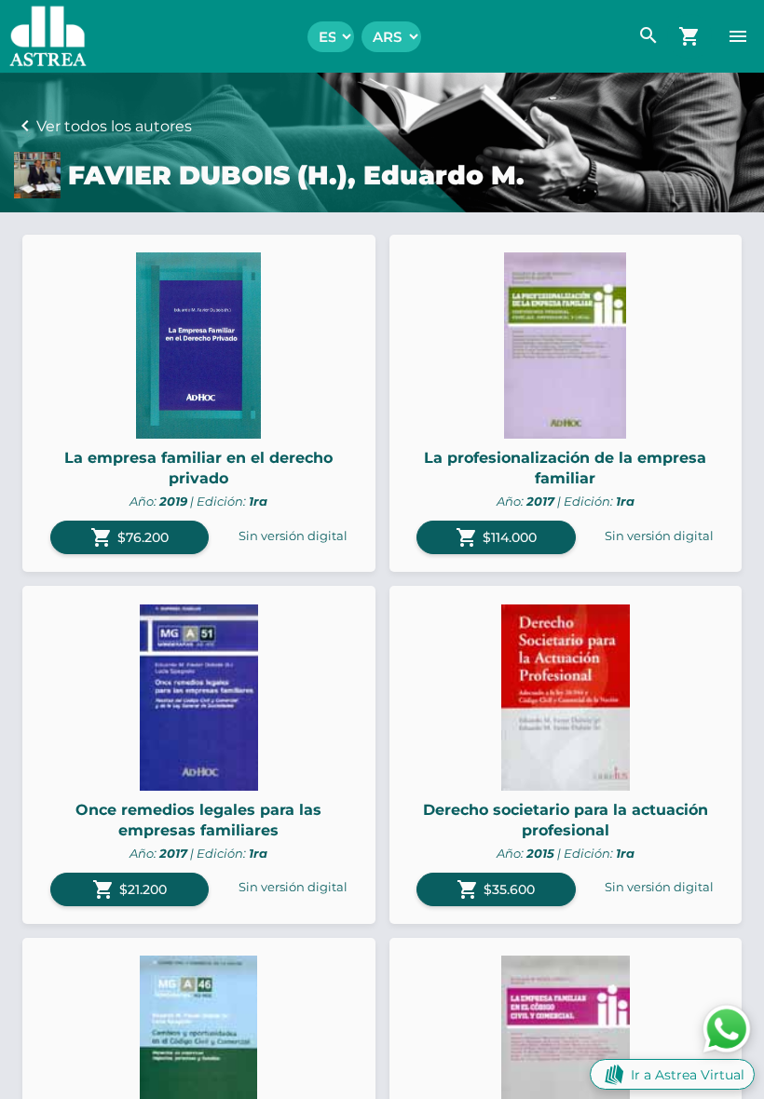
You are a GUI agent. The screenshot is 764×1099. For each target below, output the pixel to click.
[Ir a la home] (43, 36)
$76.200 (129, 537)
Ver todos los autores (114, 126)
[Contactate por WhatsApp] (727, 1028)
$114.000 (496, 537)
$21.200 (129, 889)
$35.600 (496, 889)
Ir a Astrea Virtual (687, 1074)
